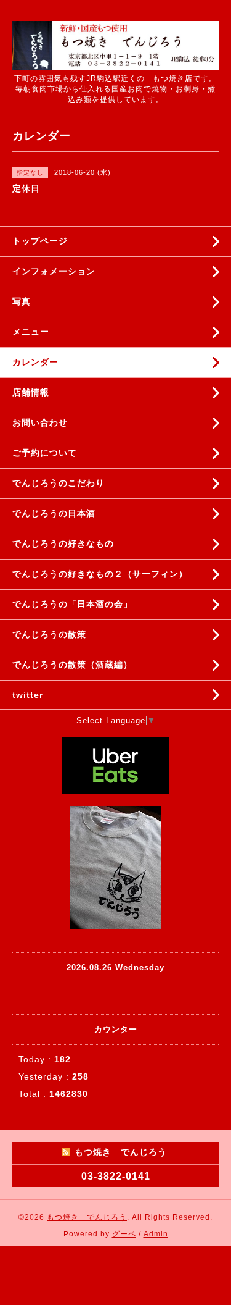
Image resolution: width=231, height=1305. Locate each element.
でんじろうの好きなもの (63, 543)
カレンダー (35, 362)
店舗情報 (30, 392)
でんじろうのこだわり (58, 483)
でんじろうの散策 (49, 634)
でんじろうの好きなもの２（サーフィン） (100, 574)
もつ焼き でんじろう (87, 1217)
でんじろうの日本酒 (53, 513)
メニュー (30, 332)
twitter (27, 695)
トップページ (40, 241)
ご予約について (44, 453)
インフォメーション (53, 271)
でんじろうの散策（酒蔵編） (72, 664)
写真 (21, 301)
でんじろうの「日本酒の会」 (72, 604)
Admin (156, 1234)
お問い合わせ (40, 422)
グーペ (124, 1234)
